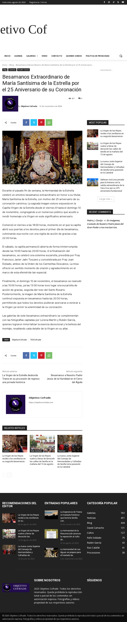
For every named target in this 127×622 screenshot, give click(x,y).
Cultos (6, 451)
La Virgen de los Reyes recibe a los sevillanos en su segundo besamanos (14, 459)
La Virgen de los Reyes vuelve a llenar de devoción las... (28, 534)
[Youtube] (123, 2)
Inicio (4, 65)
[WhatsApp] (49, 122)
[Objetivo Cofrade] (10, 106)
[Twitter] (118, 2)
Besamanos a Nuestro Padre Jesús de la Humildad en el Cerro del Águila (64, 379)
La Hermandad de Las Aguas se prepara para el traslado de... (70, 552)
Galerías (12, 70)
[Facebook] (104, 2)
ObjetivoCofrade (19, 339)
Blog (11, 65)
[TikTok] (114, 2)
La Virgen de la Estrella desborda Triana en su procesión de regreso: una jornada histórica (21, 379)
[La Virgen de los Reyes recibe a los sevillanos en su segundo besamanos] (14, 443)
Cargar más (104, 199)
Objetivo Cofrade (29, 106)
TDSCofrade (35, 339)
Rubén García (23, 70)
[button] (121, 56)
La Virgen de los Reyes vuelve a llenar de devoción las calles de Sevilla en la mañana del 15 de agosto (111, 149)
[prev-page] (4, 475)
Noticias (61, 451)
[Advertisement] (86, 29)
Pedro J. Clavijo (95, 220)
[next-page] (10, 475)
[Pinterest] (41, 122)
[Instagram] (109, 2)
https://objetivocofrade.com (41, 402)
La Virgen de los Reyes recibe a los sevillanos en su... (28, 518)
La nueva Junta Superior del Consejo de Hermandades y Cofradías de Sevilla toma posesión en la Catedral (69, 461)
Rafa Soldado (36, 451)
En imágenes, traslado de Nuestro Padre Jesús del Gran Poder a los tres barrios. (105, 224)
